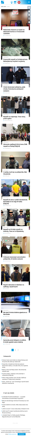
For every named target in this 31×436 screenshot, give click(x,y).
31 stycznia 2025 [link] (7, 233)
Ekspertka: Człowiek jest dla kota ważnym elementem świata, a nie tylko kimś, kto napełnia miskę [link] (15, 365)
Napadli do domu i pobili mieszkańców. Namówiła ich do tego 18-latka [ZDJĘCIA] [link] (15, 201)
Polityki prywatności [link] (12, 434)
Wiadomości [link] (5, 27)
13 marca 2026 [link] (7, 63)
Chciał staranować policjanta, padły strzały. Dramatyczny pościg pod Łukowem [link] (14, 89)
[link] (2, 2)
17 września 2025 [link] (7, 148)
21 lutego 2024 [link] (7, 344)
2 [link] (15, 350)
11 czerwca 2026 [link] (7, 35)
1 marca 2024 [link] (6, 316)
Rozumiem (21, 434)
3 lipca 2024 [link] (6, 288)
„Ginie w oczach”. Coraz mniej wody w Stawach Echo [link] (15, 408)
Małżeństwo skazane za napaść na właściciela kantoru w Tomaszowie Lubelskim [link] (14, 31)
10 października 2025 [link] (8, 120)
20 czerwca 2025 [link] (7, 205)
